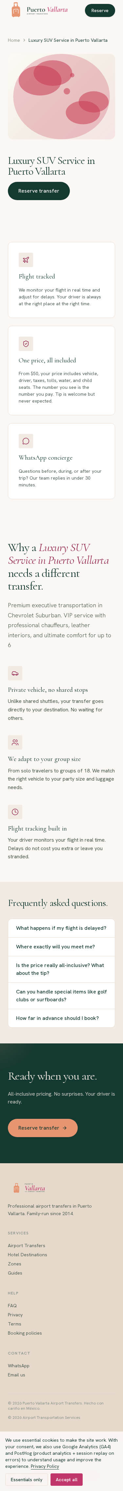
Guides (15, 1273)
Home (14, 40)
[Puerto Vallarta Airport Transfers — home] (38, 10)
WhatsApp (19, 1366)
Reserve (100, 10)
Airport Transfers (26, 1245)
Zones (14, 1264)
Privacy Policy (45, 1466)
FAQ (12, 1306)
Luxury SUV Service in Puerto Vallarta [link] (68, 40)
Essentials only (26, 1480)
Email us (16, 1375)
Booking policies (25, 1333)
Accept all (66, 1480)
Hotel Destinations (27, 1255)
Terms (14, 1324)
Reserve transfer (38, 190)
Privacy (15, 1315)
